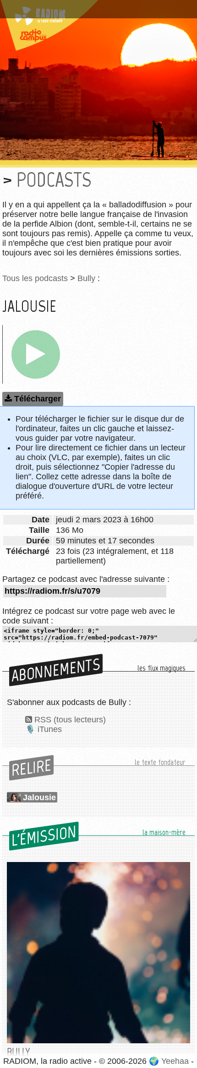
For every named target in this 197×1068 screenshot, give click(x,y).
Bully (86, 278)
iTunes (50, 729)
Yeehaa (175, 1061)
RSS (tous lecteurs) (70, 719)
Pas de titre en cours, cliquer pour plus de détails (97, 6)
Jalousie (39, 797)
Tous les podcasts (35, 278)
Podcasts (53, 180)
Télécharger (37, 398)
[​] (35, 354)
